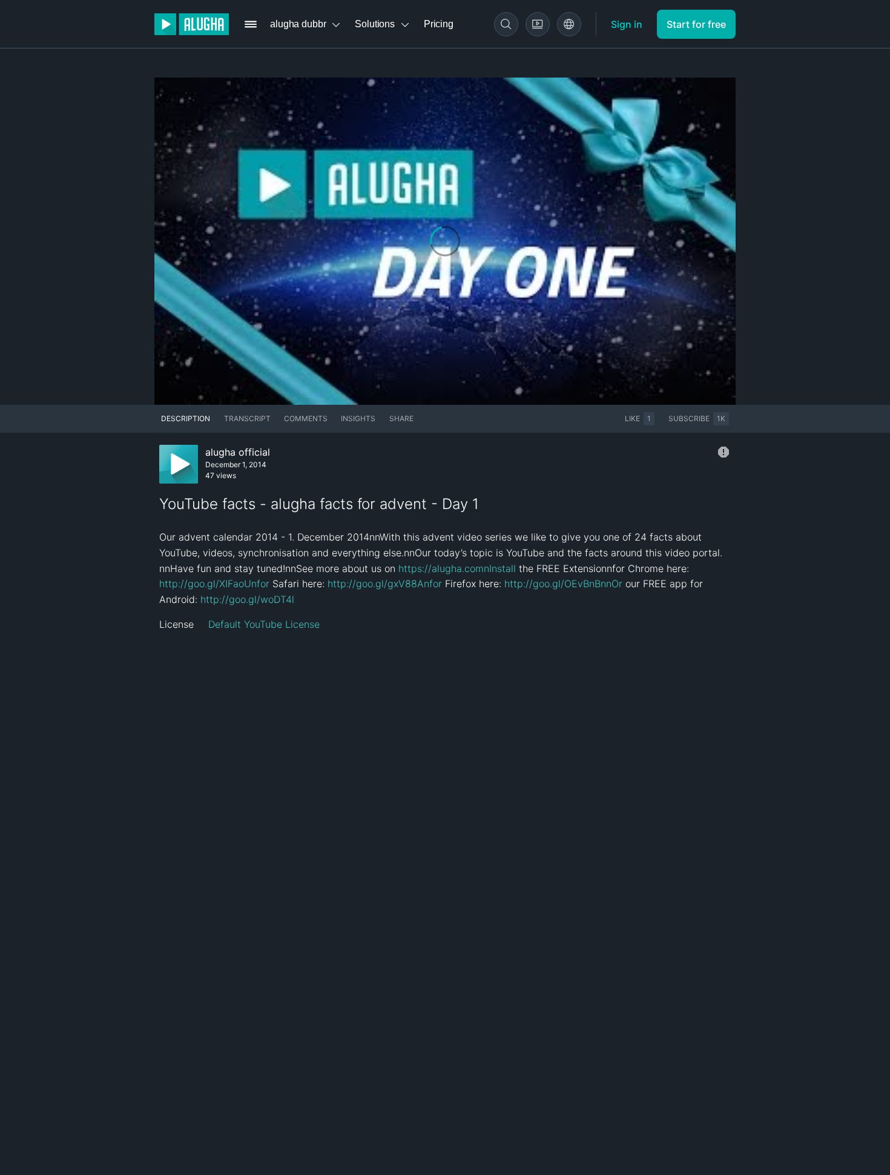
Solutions (375, 24)
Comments (306, 418)
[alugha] (191, 24)
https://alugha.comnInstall (457, 568)
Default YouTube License (264, 624)
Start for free (696, 24)
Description (185, 418)
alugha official (237, 452)
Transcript (247, 418)
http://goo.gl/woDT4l (247, 599)
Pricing (438, 24)
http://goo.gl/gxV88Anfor (385, 584)
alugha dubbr (298, 24)
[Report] (723, 452)
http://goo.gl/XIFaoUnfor (214, 584)
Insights (358, 418)
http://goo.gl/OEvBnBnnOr (563, 584)
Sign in (626, 24)
